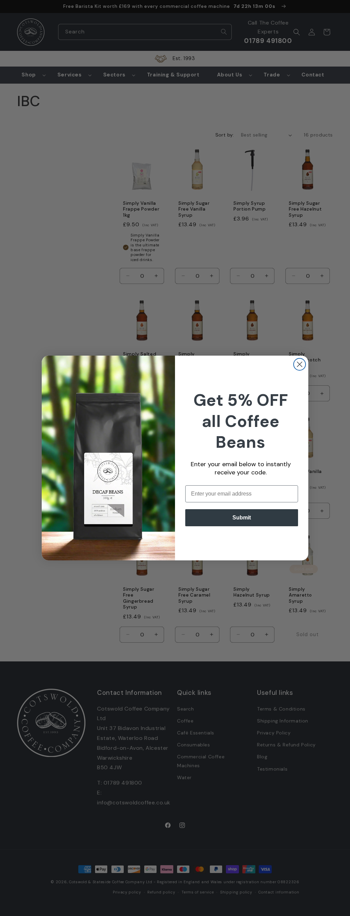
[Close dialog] (300, 364)
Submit (241, 517)
